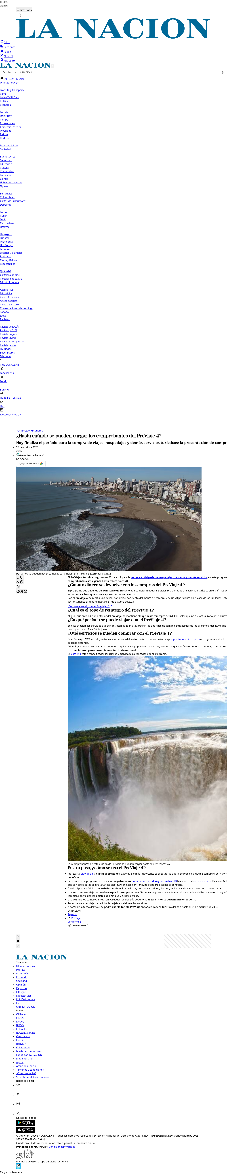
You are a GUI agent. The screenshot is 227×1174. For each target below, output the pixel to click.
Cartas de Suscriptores (13, 201)
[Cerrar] (52, 66)
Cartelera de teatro (11, 278)
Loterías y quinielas (11, 252)
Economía (37, 430)
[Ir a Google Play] (25, 1125)
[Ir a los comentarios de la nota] (22, 577)
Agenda (72, 914)
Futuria (4, 112)
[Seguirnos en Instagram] (18, 1104)
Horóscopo (6, 245)
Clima (3, 93)
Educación (6, 164)
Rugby (3, 215)
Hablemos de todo (11, 182)
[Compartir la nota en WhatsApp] (22, 582)
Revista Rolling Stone (12, 341)
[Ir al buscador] (19, 15)
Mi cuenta (9, 61)
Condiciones (56, 1146)
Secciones (9, 47)
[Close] (18, 937)
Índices (4, 134)
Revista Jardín (8, 345)
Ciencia (4, 178)
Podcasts (5, 256)
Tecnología (6, 241)
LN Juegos (6, 234)
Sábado (4, 312)
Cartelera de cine (10, 275)
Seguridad (6, 160)
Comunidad (7, 171)
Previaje (76, 918)
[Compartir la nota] (18, 582)
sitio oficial (87, 873)
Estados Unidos (9, 145)
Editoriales (6, 193)
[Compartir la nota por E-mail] (25, 591)
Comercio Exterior (10, 127)
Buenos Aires (7, 156)
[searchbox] (112, 72)
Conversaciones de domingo (16, 308)
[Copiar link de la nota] (18, 587)
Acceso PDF (6, 289)
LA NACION (23, 430)
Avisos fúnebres (9, 297)
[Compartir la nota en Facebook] (18, 591)
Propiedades (7, 123)
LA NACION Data (9, 97)
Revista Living (8, 338)
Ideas (3, 315)
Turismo (5, 238)
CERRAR (4, 2)
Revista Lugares (9, 334)
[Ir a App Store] (25, 1132)
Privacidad (69, 1146)
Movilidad (5, 130)
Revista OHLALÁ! (9, 326)
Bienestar (5, 175)
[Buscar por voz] (222, 72)
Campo (4, 119)
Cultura (4, 167)
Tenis (3, 219)
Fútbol (3, 212)
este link (76, 654)
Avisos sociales (8, 301)
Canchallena (7, 223)
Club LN (8, 56)
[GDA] (25, 1158)
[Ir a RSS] (18, 1114)
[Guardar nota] (18, 577)
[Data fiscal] (18, 1168)
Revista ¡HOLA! (8, 330)
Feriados (5, 249)
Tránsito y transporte (12, 90)
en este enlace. (203, 881)
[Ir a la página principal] (113, 37)
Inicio (7, 42)
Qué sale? (5, 271)
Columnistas (7, 197)
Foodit (7, 51)
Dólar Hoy (6, 116)
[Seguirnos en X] (18, 1095)
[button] (113, 239)
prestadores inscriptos (186, 639)
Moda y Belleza (8, 260)
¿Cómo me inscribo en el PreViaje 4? (88, 606)
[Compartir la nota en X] (22, 591)
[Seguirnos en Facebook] (18, 1085)
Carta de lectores (10, 304)
